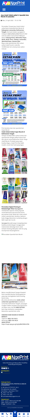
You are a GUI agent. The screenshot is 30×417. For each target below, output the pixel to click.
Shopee (19, 416)
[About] (28, 414)
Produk (2, 416)
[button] (4, 9)
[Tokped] (24, 414)
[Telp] (7, 414)
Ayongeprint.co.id (7, 223)
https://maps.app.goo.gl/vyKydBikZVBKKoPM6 (15, 324)
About (28, 416)
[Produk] (2, 414)
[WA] (11, 414)
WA (11, 416)
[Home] (15, 413)
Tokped (23, 416)
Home (15, 415)
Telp (7, 416)
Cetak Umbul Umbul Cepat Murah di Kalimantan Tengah (13, 133)
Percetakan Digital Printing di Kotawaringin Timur (11, 208)
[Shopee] (19, 414)
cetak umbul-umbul (13, 34)
